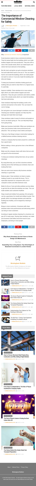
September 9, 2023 (25, 25)
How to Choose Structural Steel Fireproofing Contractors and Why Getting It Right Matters (22, 281)
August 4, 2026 (26, 314)
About (9, 467)
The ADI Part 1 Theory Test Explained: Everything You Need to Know (21, 318)
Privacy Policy (24, 467)
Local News (18, 6)
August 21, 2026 (27, 285)
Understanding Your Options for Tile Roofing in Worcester (20, 311)
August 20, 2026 (27, 299)
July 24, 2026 (26, 321)
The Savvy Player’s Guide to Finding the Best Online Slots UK (21, 296)
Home (2, 10)
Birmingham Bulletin (11, 25)
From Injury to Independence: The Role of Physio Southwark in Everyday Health (22, 289)
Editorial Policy (15, 467)
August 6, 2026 (26, 307)
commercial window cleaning (12, 54)
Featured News (6, 6)
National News (30, 6)
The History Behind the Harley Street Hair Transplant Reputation (21, 304)
